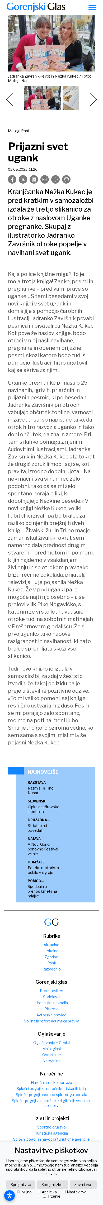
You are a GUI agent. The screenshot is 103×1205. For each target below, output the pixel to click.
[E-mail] (44, 179)
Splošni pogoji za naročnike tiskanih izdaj (52, 1088)
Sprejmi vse (21, 1184)
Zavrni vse (83, 1184)
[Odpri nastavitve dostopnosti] (9, 1195)
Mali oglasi (51, 1048)
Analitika (49, 1192)
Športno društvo (51, 1127)
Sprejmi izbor (52, 1184)
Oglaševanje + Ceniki (51, 1042)
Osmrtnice (51, 1055)
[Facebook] (12, 179)
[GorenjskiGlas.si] (36, 7)
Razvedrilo (51, 969)
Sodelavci (51, 996)
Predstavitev (51, 990)
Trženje (54, 1196)
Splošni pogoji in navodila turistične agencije (51, 1139)
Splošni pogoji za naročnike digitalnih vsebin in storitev (51, 1103)
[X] (23, 179)
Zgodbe (51, 957)
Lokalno (51, 951)
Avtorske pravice (51, 1015)
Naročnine (52, 1061)
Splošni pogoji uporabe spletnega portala (51, 1094)
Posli (51, 963)
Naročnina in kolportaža (51, 1082)
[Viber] (66, 179)
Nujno (26, 1192)
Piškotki (51, 1009)
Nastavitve (77, 1192)
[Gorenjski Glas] (51, 922)
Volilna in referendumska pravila (51, 1021)
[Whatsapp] (55, 179)
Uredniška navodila (51, 1003)
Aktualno (51, 945)
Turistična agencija (51, 1133)
